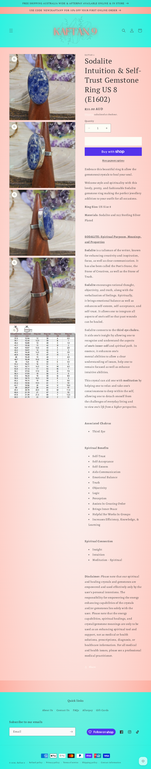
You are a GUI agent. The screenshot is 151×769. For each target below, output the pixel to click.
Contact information (111, 762)
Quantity (89, 120)
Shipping (89, 114)
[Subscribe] (71, 731)
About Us (47, 710)
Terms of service (70, 762)
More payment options (113, 160)
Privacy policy (52, 762)
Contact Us (63, 710)
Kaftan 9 (21, 762)
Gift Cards (102, 710)
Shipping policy (89, 762)
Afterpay (87, 710)
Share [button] (92, 667)
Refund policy (36, 762)
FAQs (76, 710)
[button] (11, 31)
